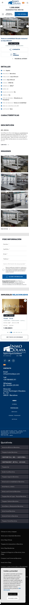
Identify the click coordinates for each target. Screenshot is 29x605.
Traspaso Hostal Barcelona (9, 521)
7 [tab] (18, 332)
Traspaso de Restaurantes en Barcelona (11, 433)
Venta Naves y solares (8, 486)
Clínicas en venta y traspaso (9, 531)
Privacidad (4, 432)
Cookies (12, 432)
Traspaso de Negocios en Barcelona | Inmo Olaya (13, 553)
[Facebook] (4, 360)
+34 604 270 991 (12, 385)
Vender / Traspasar (14, 415)
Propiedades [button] (14, 408)
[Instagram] (13, 360)
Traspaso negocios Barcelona (10, 477)
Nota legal (22, 430)
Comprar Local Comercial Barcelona (11, 558)
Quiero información (16, 276)
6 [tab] (16, 332)
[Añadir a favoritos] (27, 300)
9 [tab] (21, 332)
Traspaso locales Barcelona (9, 452)
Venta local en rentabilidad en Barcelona (13, 481)
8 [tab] (19, 332)
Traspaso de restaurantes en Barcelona (12, 544)
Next (27, 26)
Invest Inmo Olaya (6, 562)
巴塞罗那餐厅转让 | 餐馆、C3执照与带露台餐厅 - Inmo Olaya (15, 457)
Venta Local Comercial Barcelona (11, 491)
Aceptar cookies (12, 594)
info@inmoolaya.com (11, 374)
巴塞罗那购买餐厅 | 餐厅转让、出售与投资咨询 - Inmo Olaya (15, 462)
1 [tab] (7, 332)
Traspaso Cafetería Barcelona (10, 501)
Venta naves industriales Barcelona (10, 536)
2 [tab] (9, 332)
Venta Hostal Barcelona (8, 511)
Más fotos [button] (4, 229)
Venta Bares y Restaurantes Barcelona (12, 506)
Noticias (14, 419)
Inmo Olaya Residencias (7, 548)
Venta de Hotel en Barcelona (10, 516)
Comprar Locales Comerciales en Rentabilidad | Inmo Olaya (14, 567)
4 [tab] (12, 332)
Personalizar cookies (12, 598)
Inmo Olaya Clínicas (6, 540)
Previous (1, 26)
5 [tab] (14, 332)
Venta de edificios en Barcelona (10, 447)
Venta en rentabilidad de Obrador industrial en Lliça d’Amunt (14, 133)
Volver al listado (21, 59)
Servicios (14, 411)
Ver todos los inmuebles (14, 337)
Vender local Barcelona (8, 472)
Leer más (4, 144)
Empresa (14, 404)
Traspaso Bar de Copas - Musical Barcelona (14, 496)
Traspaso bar (5, 467)
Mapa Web (19, 432)
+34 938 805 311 (9, 379)
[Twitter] (9, 360)
